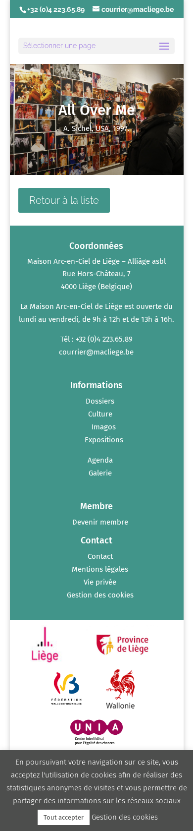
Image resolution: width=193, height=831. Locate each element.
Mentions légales (100, 569)
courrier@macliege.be (96, 352)
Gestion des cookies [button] (100, 595)
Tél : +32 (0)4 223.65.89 (96, 339)
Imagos (104, 426)
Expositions (104, 439)
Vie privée (100, 582)
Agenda (100, 460)
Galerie (100, 473)
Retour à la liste (64, 200)
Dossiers (100, 401)
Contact (100, 556)
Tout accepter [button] (64, 817)
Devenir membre (100, 522)
